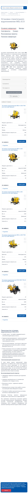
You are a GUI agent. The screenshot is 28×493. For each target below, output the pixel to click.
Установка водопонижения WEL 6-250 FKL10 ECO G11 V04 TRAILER (12, 192)
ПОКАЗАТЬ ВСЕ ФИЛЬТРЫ (14, 92)
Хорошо (6, 490)
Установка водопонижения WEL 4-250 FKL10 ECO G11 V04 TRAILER (12, 149)
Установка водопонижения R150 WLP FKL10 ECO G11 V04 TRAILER (14, 280)
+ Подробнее (5, 145)
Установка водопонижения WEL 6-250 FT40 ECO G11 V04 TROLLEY (13, 235)
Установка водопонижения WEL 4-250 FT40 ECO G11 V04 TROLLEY (13, 106)
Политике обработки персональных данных (13, 487)
